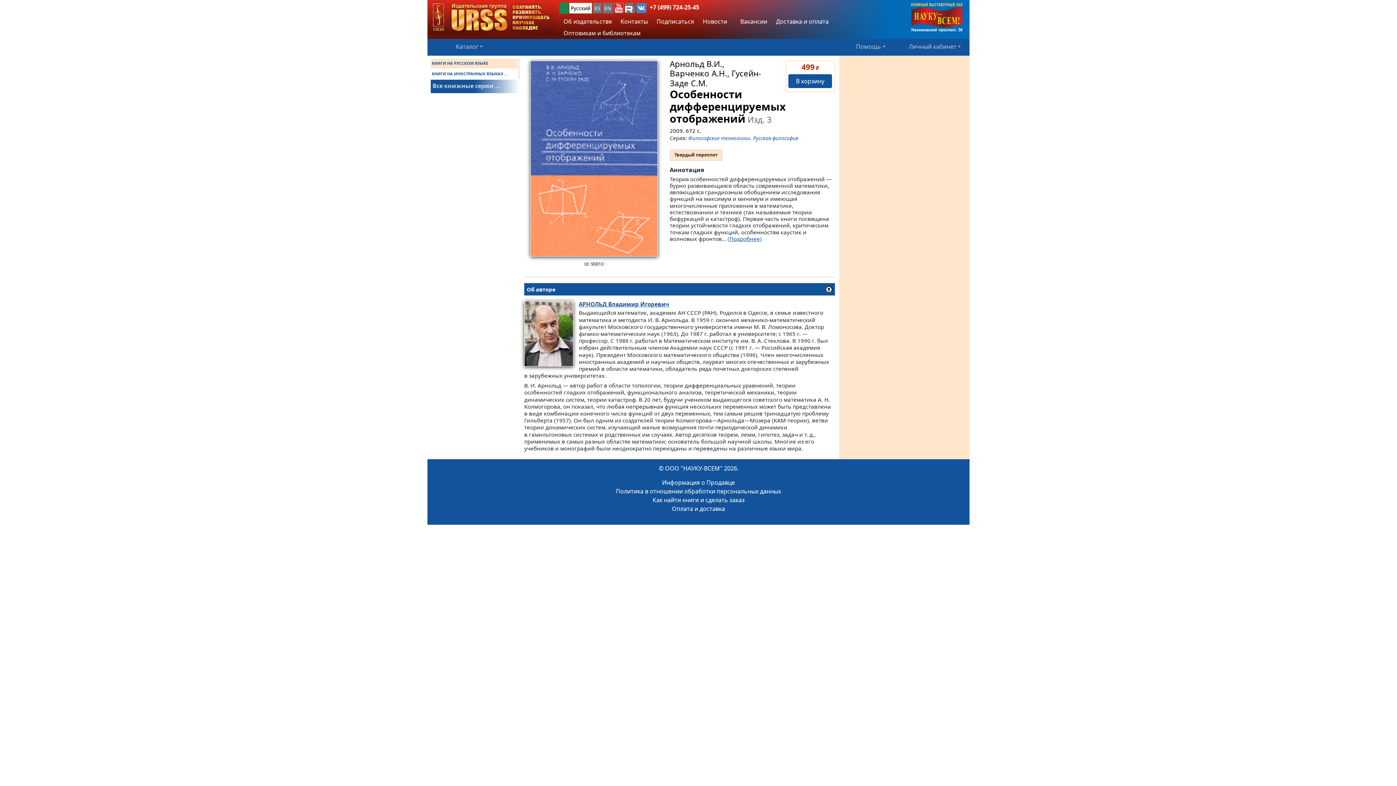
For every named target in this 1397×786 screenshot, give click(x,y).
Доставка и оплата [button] (802, 21)
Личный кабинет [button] (932, 47)
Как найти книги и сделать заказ (699, 500)
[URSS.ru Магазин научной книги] (491, 17)
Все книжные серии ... (467, 86)
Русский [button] (580, 8)
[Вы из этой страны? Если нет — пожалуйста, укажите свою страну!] (564, 8)
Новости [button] (715, 21)
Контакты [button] (634, 21)
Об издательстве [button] (588, 21)
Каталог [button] (467, 47)
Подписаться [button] (675, 21)
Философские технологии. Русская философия (743, 138)
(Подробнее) (745, 238)
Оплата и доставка (698, 509)
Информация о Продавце (698, 483)
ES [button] (597, 8)
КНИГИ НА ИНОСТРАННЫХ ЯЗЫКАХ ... (470, 73)
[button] (619, 8)
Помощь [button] (868, 47)
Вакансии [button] (753, 21)
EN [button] (607, 8)
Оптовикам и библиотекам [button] (602, 33)
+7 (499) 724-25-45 (674, 7)
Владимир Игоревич (624, 304)
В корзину (810, 81)
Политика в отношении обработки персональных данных (698, 491)
